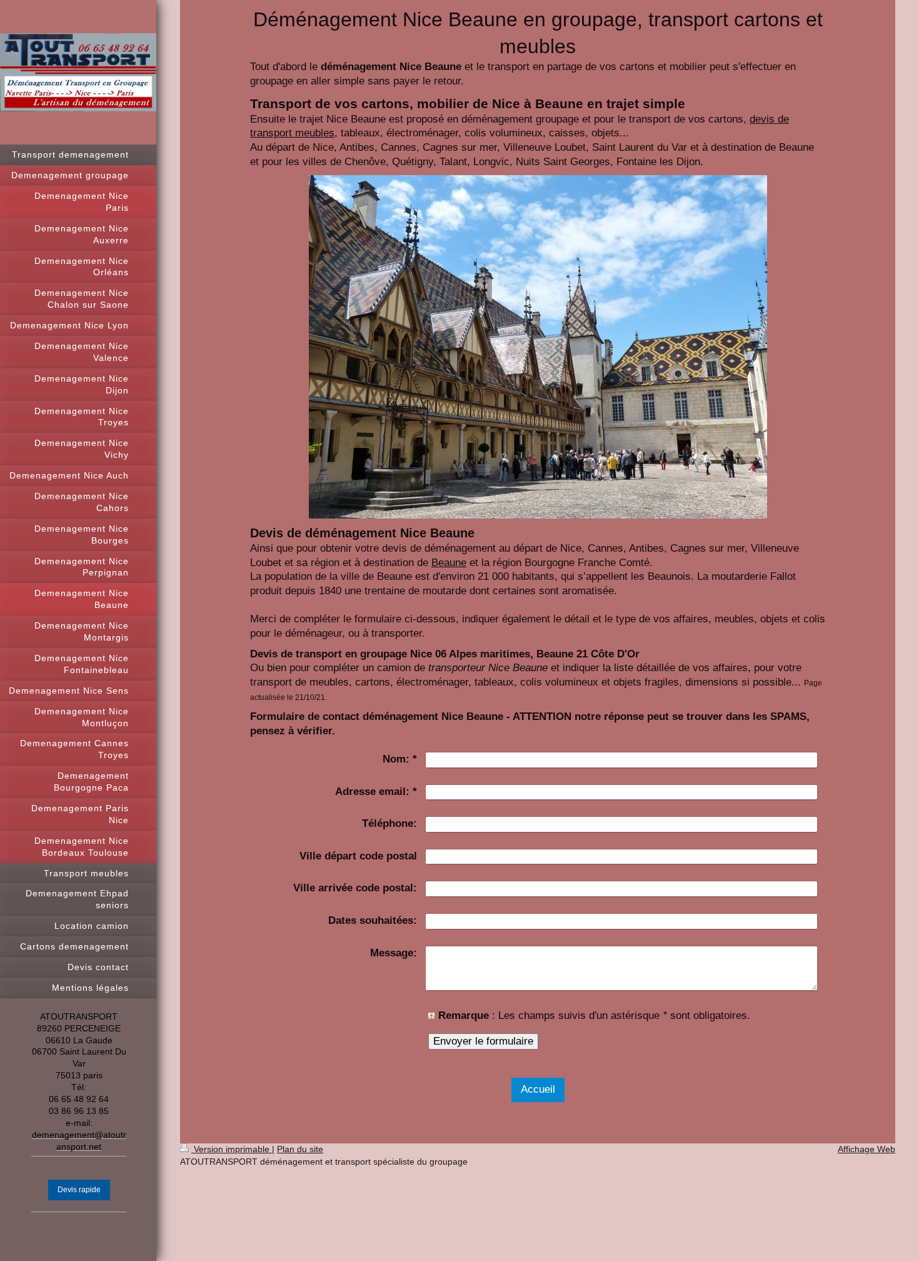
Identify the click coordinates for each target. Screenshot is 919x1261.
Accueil (538, 1089)
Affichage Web (866, 1149)
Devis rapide (79, 1189)
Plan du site (300, 1149)
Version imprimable (231, 1149)
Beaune (448, 563)
